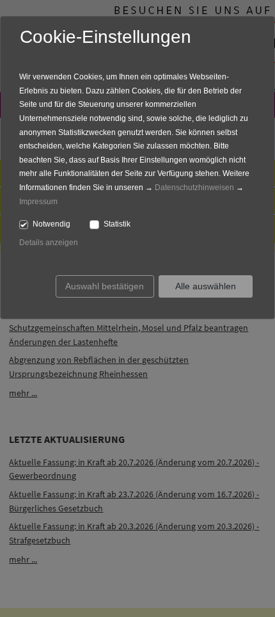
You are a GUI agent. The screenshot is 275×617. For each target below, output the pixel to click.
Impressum (38, 201)
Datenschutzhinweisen (194, 187)
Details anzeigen (48, 242)
